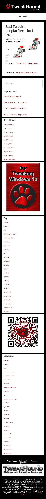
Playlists (6, 265)
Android (6, 222)
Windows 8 (33, 72)
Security (6, 273)
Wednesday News (9, 159)
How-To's (6, 249)
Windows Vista (8, 308)
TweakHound (23, 7)
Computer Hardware (10, 234)
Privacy (6, 269)
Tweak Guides (8, 422)
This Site (18, 72)
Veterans (6, 288)
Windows (6, 430)
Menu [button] (24, 16)
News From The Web (10, 399)
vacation (6, 284)
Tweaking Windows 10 (12, 96)
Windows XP (7, 311)
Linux (5, 253)
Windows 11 (7, 296)
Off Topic (6, 257)
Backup (6, 226)
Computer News (8, 238)
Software (6, 277)
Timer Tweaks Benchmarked (27, 63)
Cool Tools (7, 242)
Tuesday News (8, 144)
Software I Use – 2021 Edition (15, 102)
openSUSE (7, 261)
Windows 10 (7, 292)
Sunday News (8, 151)
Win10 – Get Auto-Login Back (15, 114)
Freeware (6, 246)
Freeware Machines (10, 387)
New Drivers (7, 128)
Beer (5, 230)
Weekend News (8, 136)
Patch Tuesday (8, 132)
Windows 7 (25, 72)
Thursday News (8, 124)
